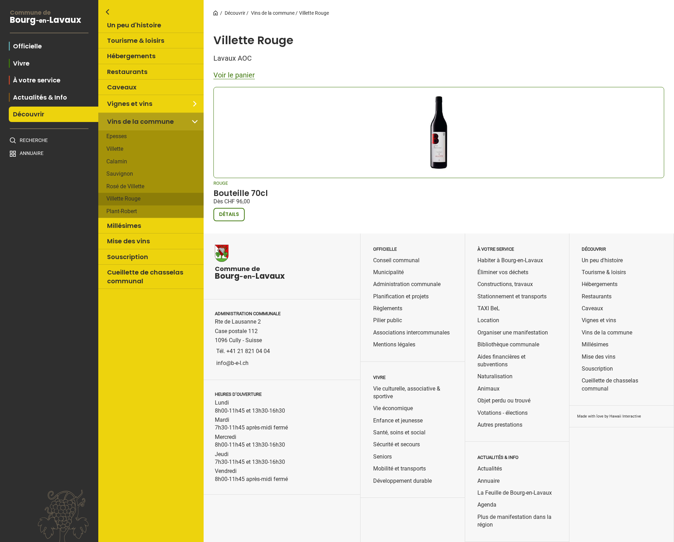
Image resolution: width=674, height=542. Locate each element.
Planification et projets (401, 296)
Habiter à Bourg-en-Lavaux (510, 260)
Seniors (382, 456)
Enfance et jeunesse (398, 420)
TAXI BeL (488, 308)
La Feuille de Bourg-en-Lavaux (514, 492)
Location (488, 320)
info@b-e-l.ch (232, 363)
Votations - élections (502, 412)
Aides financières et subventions (501, 360)
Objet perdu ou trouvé (503, 400)
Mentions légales (394, 344)
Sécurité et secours (396, 444)
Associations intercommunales (411, 332)
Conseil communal (396, 260)
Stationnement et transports (512, 296)
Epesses (116, 136)
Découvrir (235, 13)
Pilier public (387, 320)
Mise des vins (128, 241)
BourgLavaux (45, 18)
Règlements (387, 308)
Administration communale (407, 284)
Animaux (488, 388)
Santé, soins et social (399, 432)
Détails (229, 214)
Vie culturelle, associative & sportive (406, 392)
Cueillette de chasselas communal (145, 276)
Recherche (34, 140)
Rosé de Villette (125, 186)
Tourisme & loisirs (135, 40)
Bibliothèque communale (508, 344)
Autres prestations (499, 424)
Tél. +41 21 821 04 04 (243, 351)
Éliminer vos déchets (502, 272)
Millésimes (124, 225)
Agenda (486, 504)
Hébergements (131, 56)
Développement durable (402, 480)
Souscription (127, 256)
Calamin (116, 161)
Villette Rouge (123, 198)
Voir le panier (234, 75)
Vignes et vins (129, 103)
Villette (114, 148)
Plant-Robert (121, 211)
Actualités (489, 468)
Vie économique (393, 408)
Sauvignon (119, 173)
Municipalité (388, 272)
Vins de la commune (140, 121)
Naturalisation (495, 376)
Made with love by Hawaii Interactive (609, 416)
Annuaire (32, 153)
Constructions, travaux (505, 284)
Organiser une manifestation (512, 332)
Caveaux (122, 87)
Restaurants (127, 71)
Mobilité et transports (399, 468)
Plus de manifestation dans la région (514, 521)
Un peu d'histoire (134, 25)
